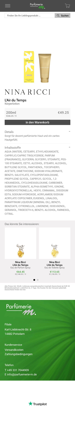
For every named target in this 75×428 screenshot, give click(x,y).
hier (24, 290)
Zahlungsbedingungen (18, 354)
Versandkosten (14, 350)
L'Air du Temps (15, 100)
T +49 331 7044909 (17, 370)
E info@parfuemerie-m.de (21, 374)
